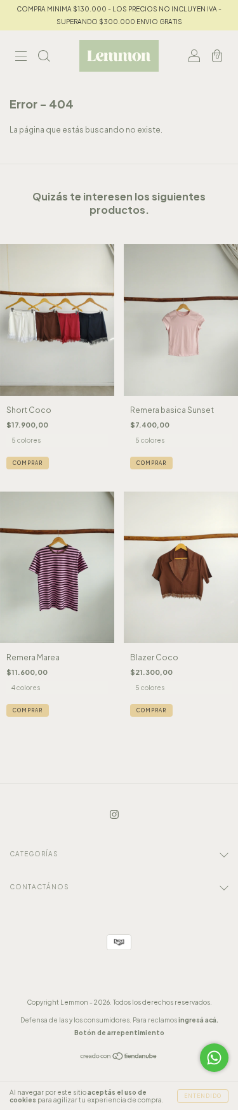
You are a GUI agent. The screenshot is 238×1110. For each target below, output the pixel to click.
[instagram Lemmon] (114, 814)
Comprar (28, 463)
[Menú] (21, 57)
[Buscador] (43, 57)
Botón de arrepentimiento (119, 1032)
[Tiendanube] (119, 1057)
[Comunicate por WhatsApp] (214, 1057)
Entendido (202, 1096)
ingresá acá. (198, 1020)
